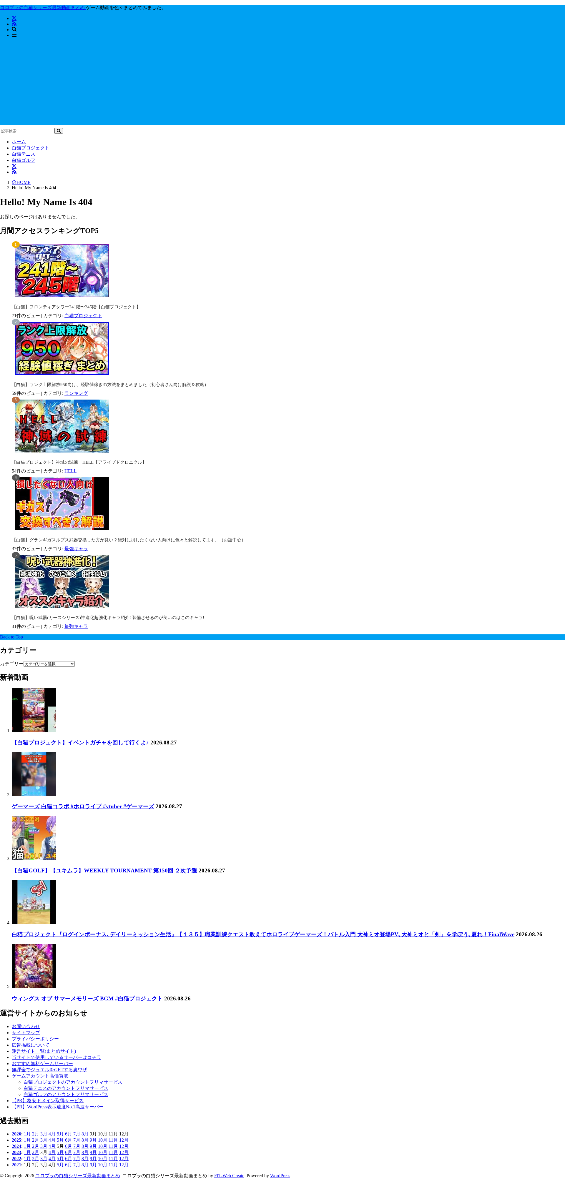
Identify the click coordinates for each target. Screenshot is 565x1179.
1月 (27, 1133)
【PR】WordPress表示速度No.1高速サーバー (58, 1106)
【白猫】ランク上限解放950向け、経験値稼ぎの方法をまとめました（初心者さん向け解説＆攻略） (110, 384)
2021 (16, 1164)
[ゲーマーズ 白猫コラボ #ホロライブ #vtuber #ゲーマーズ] (34, 794)
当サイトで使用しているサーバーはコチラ (56, 1057)
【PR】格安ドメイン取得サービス (48, 1100)
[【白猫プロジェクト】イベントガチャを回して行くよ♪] (34, 730)
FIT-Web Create (229, 1175)
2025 (16, 1140)
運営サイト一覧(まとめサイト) (44, 1051)
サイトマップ (26, 1032)
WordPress (280, 1175)
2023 (16, 1152)
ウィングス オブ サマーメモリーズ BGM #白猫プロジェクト (87, 998)
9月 (93, 1140)
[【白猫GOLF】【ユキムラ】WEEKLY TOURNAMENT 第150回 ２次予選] (34, 858)
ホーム (19, 141)
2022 (16, 1158)
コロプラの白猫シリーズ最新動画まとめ (77, 1175)
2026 (16, 1133)
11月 (113, 1140)
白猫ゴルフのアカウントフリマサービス (66, 1094)
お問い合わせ (26, 1026)
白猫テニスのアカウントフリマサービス (66, 1088)
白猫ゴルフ (23, 160)
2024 (16, 1146)
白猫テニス (23, 154)
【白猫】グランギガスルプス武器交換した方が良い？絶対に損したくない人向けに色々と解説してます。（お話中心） (129, 540)
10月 (102, 1140)
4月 (52, 1133)
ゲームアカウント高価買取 (40, 1075)
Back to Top (11, 636)
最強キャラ (76, 548)
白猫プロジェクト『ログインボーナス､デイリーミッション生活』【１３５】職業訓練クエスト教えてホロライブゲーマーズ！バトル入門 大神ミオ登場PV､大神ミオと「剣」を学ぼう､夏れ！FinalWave (263, 934)
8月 (85, 1133)
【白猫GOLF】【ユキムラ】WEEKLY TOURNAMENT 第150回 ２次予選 (104, 870)
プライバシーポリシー (35, 1038)
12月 (124, 1140)
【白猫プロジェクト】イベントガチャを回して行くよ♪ (80, 742)
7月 (76, 1133)
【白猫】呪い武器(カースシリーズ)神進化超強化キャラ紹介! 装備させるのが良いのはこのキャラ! (108, 617)
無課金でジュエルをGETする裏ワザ (49, 1069)
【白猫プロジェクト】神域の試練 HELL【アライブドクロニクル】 (79, 462)
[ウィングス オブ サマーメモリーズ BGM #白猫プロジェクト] (34, 986)
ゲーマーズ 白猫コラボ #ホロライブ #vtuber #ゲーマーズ (83, 806)
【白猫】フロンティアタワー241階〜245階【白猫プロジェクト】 (76, 307)
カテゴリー (12, 663)
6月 (68, 1133)
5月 (60, 1133)
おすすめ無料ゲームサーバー (42, 1063)
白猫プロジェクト (30, 147)
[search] (58, 131)
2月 (35, 1133)
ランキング (76, 393)
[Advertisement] (282, 84)
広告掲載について (30, 1044)
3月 (43, 1133)
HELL (70, 470)
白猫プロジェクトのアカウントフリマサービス (73, 1082)
